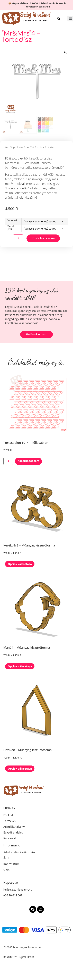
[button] (70, 18)
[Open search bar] (58, 18)
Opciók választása (20, 564)
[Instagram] (40, 909)
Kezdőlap (10, 147)
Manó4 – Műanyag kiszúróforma (26, 647)
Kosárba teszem (43, 238)
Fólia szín (13, 220)
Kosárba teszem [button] (28, 460)
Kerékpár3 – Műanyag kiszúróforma (29, 545)
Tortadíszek (23, 147)
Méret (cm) (10, 227)
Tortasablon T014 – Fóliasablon (25, 443)
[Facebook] (32, 909)
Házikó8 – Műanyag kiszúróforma (27, 750)
